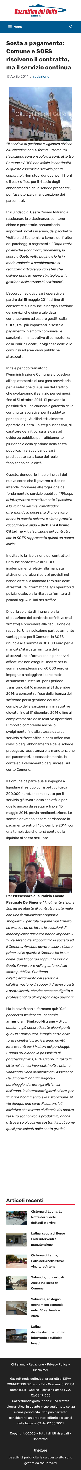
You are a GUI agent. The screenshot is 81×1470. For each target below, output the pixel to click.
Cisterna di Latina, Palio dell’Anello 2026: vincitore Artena (47, 1261)
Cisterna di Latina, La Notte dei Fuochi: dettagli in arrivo (47, 1217)
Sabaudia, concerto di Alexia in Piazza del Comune (47, 1282)
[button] (71, 27)
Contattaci (40, 1439)
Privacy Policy (57, 1364)
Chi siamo (18, 1364)
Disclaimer (40, 1370)
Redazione (36, 1364)
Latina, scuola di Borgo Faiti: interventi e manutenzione (48, 1239)
